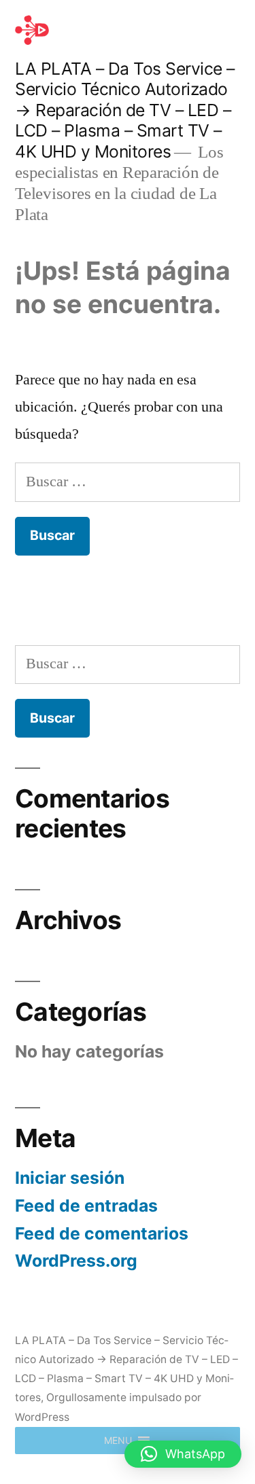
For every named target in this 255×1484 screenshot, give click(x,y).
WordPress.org (76, 1260)
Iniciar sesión (69, 1178)
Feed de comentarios (101, 1233)
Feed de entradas (86, 1205)
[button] (118, 1440)
